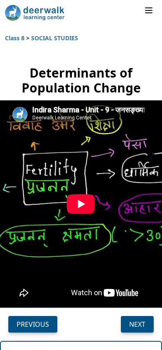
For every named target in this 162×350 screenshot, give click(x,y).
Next (137, 324)
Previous (33, 324)
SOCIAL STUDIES (54, 38)
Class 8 (15, 38)
